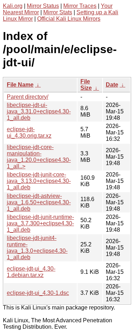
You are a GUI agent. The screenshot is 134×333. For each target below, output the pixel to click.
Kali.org (13, 6)
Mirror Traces (79, 6)
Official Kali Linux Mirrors (68, 19)
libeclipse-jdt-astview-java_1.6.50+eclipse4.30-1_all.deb (39, 202)
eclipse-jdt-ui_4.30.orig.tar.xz (29, 132)
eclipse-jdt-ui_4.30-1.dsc (38, 293)
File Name (20, 85)
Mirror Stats (57, 12)
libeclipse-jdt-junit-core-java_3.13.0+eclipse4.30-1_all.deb (39, 180)
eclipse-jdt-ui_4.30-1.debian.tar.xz (31, 272)
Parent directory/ (27, 97)
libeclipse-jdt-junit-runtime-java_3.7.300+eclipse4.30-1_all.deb (40, 223)
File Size (86, 84)
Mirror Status (43, 6)
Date (112, 85)
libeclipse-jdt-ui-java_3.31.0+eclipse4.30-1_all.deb (39, 111)
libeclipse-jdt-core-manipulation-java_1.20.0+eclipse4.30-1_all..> (39, 156)
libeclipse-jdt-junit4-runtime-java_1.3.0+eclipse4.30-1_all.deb (37, 247)
